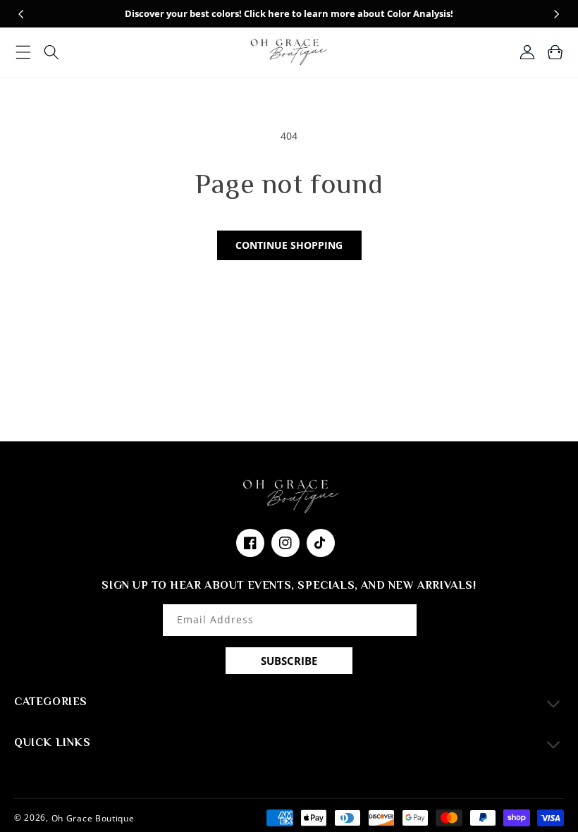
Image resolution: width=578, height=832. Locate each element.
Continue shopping (289, 245)
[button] (23, 52)
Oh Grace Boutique (93, 818)
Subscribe (289, 661)
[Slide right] (557, 14)
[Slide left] (21, 14)
